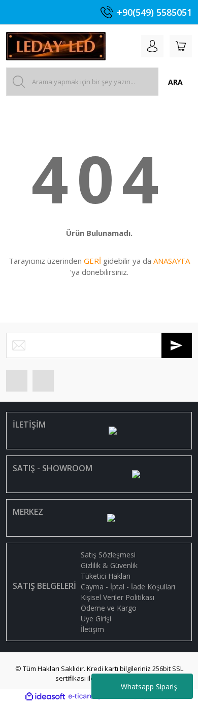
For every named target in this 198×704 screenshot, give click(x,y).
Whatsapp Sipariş (149, 686)
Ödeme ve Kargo (109, 608)
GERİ (92, 261)
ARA (175, 82)
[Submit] (176, 345)
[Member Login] (152, 46)
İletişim (92, 629)
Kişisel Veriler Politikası (117, 597)
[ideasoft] (45, 696)
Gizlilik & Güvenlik (109, 565)
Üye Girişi (96, 618)
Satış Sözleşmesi (108, 554)
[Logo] (56, 46)
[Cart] (181, 46)
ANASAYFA (171, 261)
